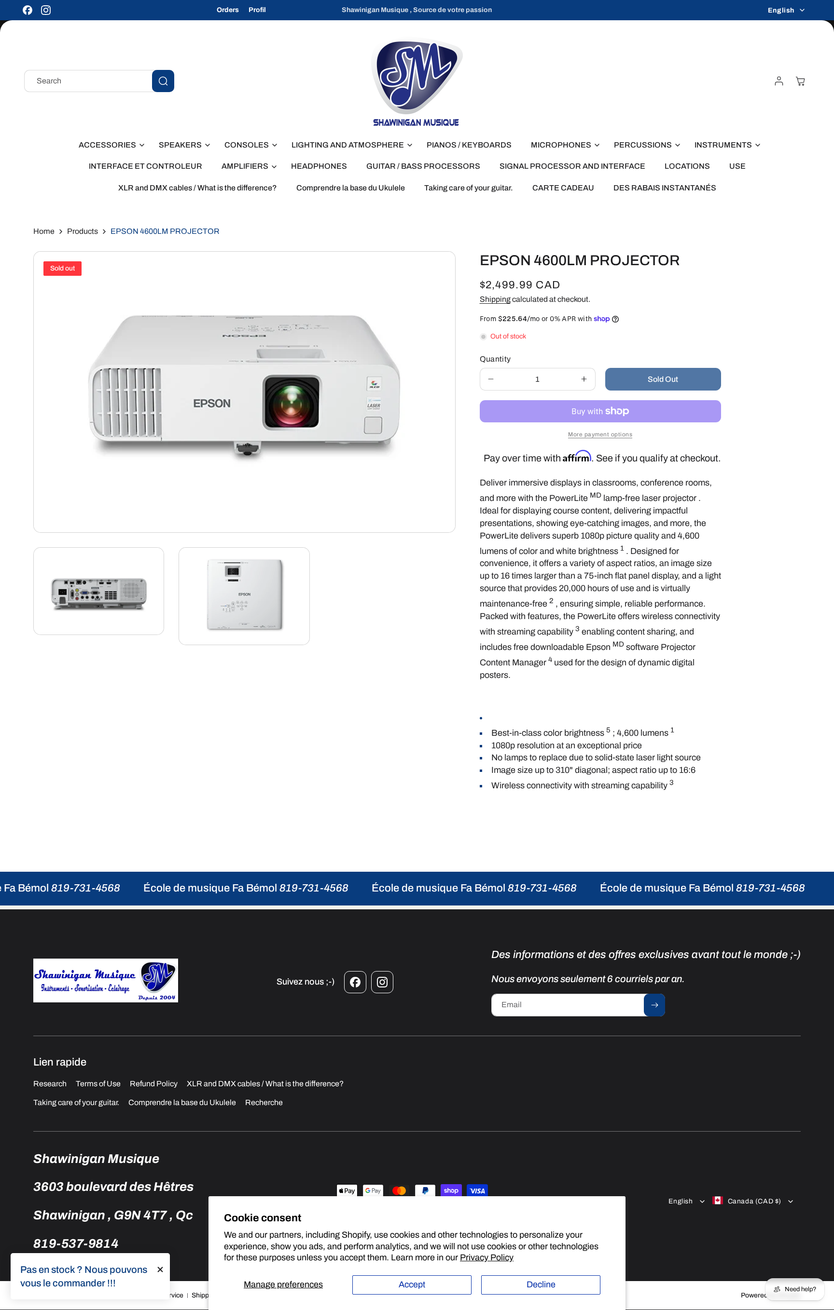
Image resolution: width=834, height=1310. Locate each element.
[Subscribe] (654, 1005)
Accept (412, 1284)
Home (44, 231)
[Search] (163, 81)
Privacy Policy (487, 1257)
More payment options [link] (600, 434)
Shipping (495, 299)
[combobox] (99, 81)
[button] (109, 145)
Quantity (495, 359)
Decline (541, 1284)
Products (82, 231)
